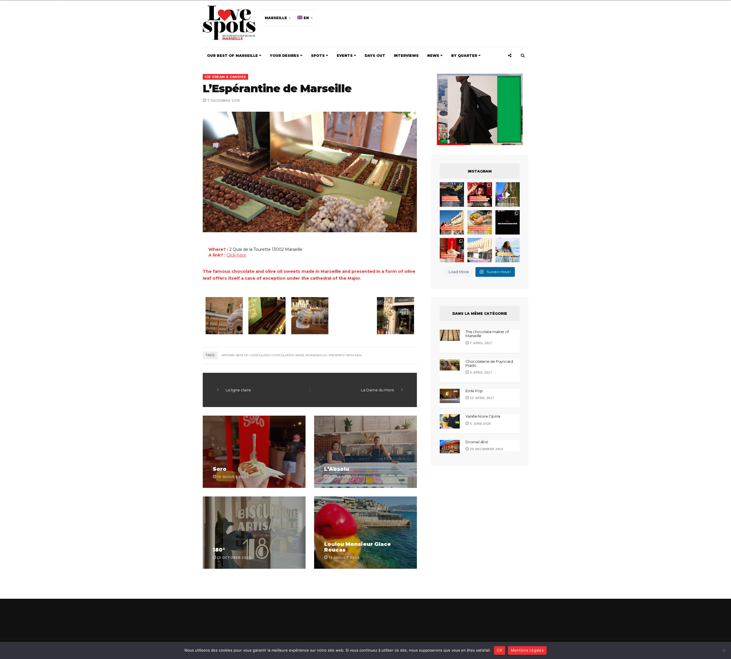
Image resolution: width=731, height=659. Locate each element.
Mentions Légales (527, 650)
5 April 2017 (480, 372)
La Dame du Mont (377, 390)
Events (345, 55)
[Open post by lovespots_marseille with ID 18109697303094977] (452, 250)
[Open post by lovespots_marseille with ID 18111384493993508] (479, 250)
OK (499, 650)
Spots (318, 55)
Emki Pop (474, 390)
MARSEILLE (276, 18)
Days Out (375, 55)
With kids (354, 355)
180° (219, 550)
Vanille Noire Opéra (482, 416)
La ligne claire (238, 390)
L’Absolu (336, 469)
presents (336, 355)
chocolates (260, 355)
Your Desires (285, 55)
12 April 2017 (481, 398)
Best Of (242, 355)
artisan (228, 355)
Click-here (236, 255)
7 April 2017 (480, 343)
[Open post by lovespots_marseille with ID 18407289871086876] (479, 194)
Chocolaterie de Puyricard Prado (489, 363)
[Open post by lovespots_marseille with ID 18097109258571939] (452, 222)
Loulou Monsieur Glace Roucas (357, 547)
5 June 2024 (480, 423)
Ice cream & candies (225, 77)
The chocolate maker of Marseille (487, 333)
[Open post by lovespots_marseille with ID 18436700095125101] (479, 222)
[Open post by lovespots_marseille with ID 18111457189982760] (507, 222)
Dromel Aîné (476, 442)
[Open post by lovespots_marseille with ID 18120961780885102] (452, 194)
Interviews (406, 55)
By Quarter (464, 55)
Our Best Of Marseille (233, 55)
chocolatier (282, 355)
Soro (219, 469)
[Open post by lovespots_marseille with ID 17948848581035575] (507, 194)
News (433, 55)
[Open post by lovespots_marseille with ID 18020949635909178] (507, 250)
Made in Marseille (311, 355)
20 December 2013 (486, 449)
